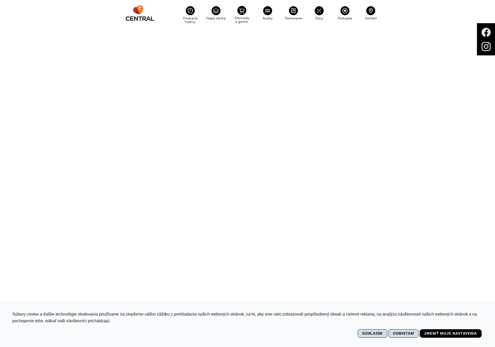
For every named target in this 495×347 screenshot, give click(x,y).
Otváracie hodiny (190, 20)
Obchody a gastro (242, 19)
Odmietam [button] (403, 333)
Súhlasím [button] (372, 333)
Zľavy (319, 18)
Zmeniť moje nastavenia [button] (450, 333)
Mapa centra (216, 18)
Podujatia (345, 18)
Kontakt (371, 18)
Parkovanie (293, 18)
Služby (267, 18)
